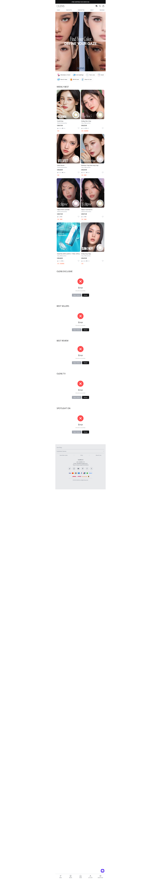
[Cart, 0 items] (103, 6)
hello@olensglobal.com (82, 463)
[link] (68, 111)
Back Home (77, 295)
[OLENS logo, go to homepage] (60, 6)
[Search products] (100, 6)
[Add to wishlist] (79, 128)
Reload (85, 295)
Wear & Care (98, 455)
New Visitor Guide (64, 455)
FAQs (81, 455)
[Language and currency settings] (97, 6)
